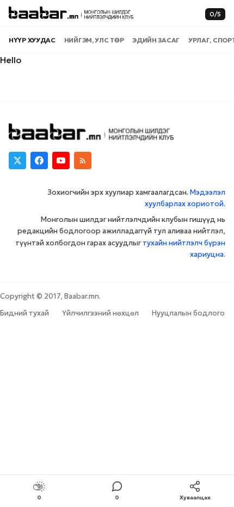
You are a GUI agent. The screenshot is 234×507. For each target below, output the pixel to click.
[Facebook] (39, 160)
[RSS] (82, 160)
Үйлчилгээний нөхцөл (100, 313)
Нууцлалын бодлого (188, 313)
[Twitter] (17, 160)
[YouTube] (61, 160)
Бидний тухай (24, 313)
